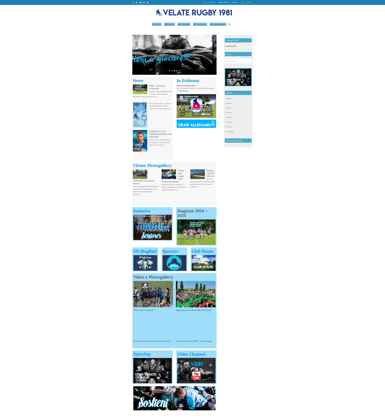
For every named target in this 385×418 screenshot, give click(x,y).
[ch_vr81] (204, 256)
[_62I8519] (196, 220)
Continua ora (183, 91)
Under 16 (229, 117)
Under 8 (228, 98)
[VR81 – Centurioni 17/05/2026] (140, 89)
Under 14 (229, 113)
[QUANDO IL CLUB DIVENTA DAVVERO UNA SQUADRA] (140, 141)
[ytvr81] (196, 359)
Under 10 (229, 103)
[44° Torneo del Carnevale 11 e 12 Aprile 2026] (153, 325)
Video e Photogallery (153, 277)
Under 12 (229, 108)
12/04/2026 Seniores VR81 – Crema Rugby (194, 341)
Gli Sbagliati (230, 131)
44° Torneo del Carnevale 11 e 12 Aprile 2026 (152, 341)
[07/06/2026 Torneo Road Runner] (140, 174)
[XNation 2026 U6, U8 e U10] (197, 174)
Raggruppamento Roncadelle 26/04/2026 (193, 310)
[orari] (196, 120)
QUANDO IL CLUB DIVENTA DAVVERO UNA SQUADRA (160, 134)
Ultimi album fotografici (143, 310)
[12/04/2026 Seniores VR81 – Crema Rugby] (196, 325)
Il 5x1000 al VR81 (230, 46)
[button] (229, 24)
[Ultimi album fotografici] (153, 294)
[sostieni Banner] (174, 387)
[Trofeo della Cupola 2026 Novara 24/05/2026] (169, 174)
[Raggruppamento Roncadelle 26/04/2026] (196, 294)
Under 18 (229, 122)
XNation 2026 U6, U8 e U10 (210, 173)
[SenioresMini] (152, 215)
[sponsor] (174, 256)
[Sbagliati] (145, 256)
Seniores (229, 127)
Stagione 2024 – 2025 (192, 213)
